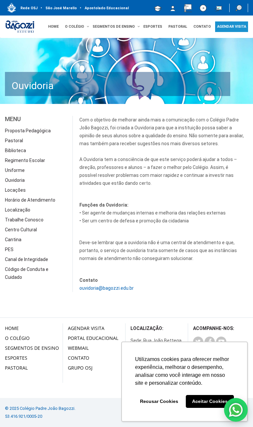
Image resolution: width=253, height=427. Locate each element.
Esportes (152, 26)
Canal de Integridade (26, 259)
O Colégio (17, 338)
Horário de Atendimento (30, 200)
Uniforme (15, 170)
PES (9, 249)
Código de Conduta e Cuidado (26, 273)
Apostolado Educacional (104, 8)
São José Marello (59, 8)
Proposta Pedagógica (28, 130)
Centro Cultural (21, 229)
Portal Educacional (93, 338)
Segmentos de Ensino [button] (114, 26)
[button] (239, 8)
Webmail (78, 348)
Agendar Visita (86, 328)
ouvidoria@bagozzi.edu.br (106, 288)
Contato (202, 26)
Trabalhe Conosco (24, 219)
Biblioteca (15, 150)
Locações (15, 190)
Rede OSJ (29, 8)
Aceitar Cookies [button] (210, 401)
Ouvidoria (15, 180)
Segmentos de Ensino (32, 348)
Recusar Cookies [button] (159, 401)
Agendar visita (231, 26)
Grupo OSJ (80, 368)
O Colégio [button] (74, 26)
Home (53, 26)
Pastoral (177, 26)
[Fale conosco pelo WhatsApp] (236, 410)
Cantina (13, 239)
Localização (17, 210)
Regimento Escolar (25, 160)
